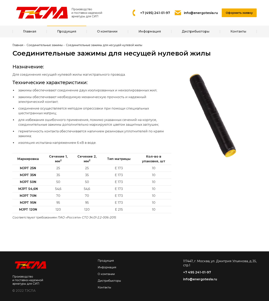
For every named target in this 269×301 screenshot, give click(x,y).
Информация (107, 267)
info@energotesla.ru (200, 279)
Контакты (104, 287)
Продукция (106, 260)
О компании (106, 274)
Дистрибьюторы (109, 280)
